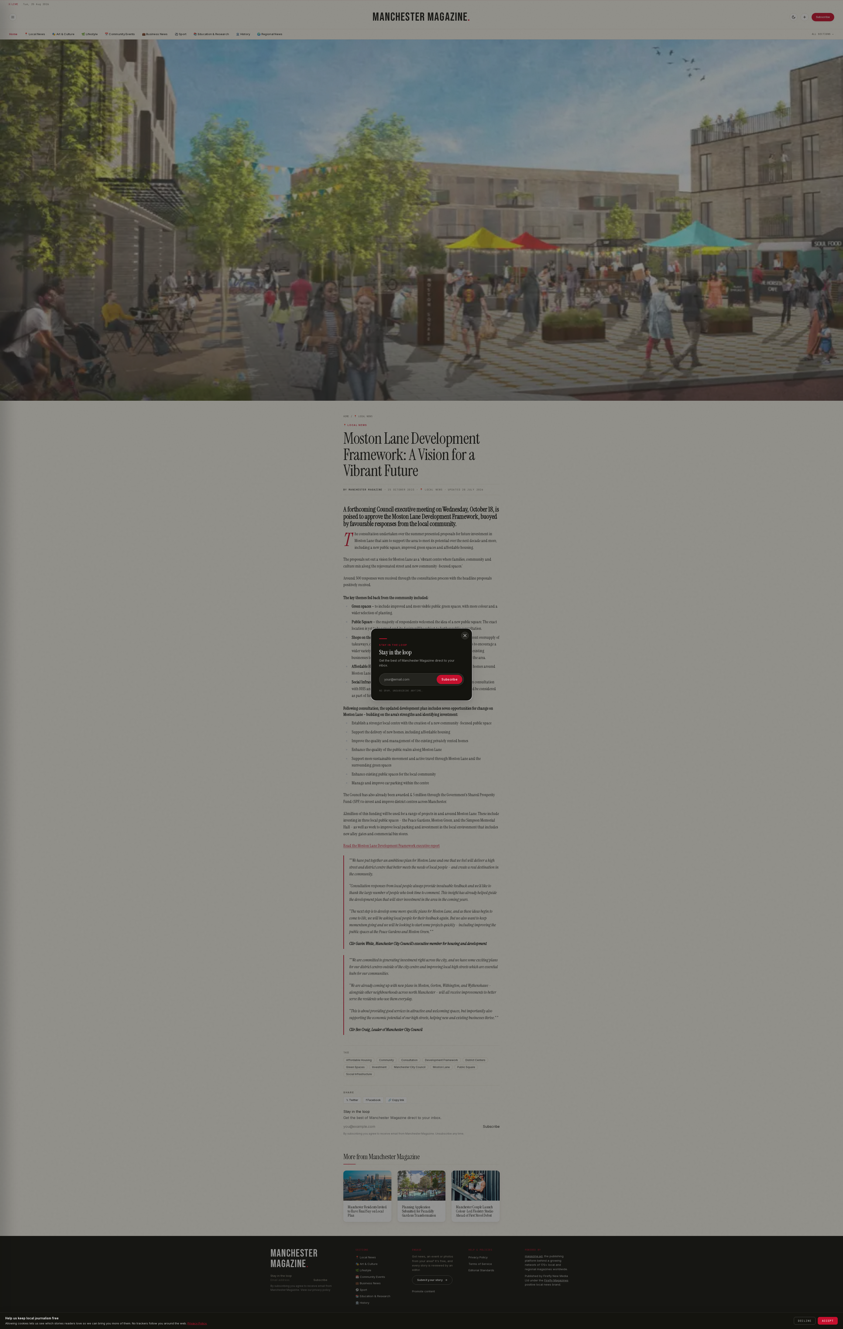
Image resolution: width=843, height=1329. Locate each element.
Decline (804, 1321)
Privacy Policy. (197, 1323)
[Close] (465, 635)
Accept (828, 1321)
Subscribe (449, 679)
